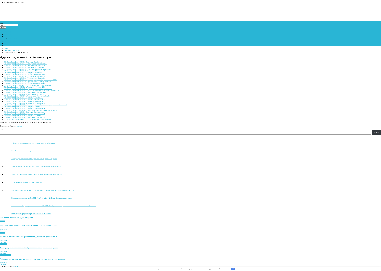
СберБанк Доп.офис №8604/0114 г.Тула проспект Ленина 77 (24, 67)
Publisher (3, 231)
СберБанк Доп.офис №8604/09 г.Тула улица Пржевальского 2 (24, 112)
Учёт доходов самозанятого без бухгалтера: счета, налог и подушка (29, 248)
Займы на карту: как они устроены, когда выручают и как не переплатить (32, 259)
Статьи (2, 221)
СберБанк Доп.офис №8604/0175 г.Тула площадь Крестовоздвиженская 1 (28, 85)
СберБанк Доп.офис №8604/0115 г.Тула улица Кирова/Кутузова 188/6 (27, 69)
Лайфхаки (3, 244)
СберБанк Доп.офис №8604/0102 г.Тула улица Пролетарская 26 (25, 64)
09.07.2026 (3, 229)
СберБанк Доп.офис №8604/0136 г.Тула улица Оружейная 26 (24, 76)
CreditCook (6, 6)
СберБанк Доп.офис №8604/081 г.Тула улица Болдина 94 (23, 107)
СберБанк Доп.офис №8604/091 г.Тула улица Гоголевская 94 (24, 114)
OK (233, 269)
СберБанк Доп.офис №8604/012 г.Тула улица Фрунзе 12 (23, 73)
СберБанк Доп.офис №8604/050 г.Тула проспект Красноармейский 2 (27, 96)
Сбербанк (7, 31)
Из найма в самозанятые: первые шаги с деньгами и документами (28, 237)
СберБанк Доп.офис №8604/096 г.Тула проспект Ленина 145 (24, 117)
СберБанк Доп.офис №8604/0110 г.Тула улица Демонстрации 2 (25, 65)
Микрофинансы (5, 255)
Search (2, 23)
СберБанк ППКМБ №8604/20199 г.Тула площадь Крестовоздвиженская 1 (28, 119)
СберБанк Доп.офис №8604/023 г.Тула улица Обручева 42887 (24, 87)
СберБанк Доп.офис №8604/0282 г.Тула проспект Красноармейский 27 (28, 89)
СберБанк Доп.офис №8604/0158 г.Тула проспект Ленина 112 (24, 78)
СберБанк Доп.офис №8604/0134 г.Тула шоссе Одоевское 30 (24, 74)
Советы (2, 233)
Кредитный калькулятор (12, 42)
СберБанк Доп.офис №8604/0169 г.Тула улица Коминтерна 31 (25, 83)
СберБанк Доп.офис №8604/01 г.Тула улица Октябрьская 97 (24, 62)
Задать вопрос (12, 38)
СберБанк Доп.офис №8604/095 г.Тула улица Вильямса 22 (23, 115)
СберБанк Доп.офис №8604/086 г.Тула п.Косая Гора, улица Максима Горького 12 (31, 110)
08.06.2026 (3, 263)
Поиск (2, 129)
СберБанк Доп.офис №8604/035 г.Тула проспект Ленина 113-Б (25, 92)
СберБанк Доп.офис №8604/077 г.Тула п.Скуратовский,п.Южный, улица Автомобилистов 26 (35, 105)
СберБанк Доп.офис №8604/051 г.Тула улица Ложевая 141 (23, 98)
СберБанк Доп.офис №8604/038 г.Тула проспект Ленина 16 (24, 94)
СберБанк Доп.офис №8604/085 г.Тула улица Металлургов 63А (25, 108)
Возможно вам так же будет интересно (16, 218)
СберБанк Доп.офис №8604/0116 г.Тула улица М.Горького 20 (24, 71)
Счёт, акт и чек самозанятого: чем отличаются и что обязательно (28, 225)
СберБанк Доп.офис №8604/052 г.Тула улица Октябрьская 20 (24, 99)
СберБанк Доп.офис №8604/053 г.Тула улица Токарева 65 (23, 101)
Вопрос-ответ (8, 36)
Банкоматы (7, 33)
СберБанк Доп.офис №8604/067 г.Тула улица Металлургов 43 (24, 103)
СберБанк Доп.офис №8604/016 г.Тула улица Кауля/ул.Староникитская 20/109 (30, 80)
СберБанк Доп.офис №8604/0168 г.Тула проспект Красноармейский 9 (27, 81)
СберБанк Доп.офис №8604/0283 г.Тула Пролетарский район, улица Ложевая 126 (31, 90)
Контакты (7, 40)
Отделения (7, 34)
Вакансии (7, 43)
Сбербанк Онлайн (10, 45)
